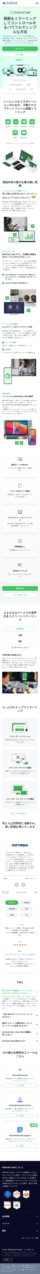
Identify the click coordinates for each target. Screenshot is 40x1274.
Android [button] (12, 909)
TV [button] (26, 915)
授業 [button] (20, 641)
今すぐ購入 (20, 55)
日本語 (7, 1260)
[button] (2, 878)
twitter (27, 1238)
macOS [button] (26, 903)
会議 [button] (20, 635)
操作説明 (19, 60)
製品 (4, 1230)
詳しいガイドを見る (18, 813)
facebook (32, 1238)
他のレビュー (30, 878)
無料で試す (20, 588)
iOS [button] (26, 909)
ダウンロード (20, 49)
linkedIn (23, 1238)
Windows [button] (11, 903)
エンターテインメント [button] (20, 647)
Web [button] (12, 915)
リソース (5, 1223)
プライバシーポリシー (11, 1269)
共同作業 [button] (20, 629)
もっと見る (20, 1085)
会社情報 (5, 1216)
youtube (37, 1238)
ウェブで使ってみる (20, 595)
